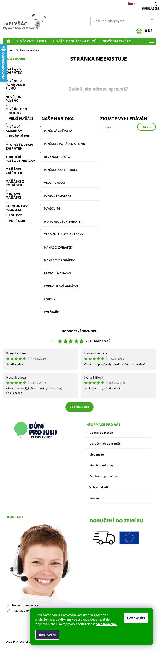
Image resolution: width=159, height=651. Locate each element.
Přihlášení (150, 9)
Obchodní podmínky (103, 477)
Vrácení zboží (98, 488)
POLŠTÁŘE (51, 312)
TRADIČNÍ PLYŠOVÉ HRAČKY (63, 235)
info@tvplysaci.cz (25, 606)
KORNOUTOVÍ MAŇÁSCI (61, 286)
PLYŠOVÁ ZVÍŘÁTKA (31, 41)
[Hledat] (152, 21)
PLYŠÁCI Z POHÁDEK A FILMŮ (74, 41)
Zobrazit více (79, 407)
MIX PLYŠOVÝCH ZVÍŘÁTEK (63, 222)
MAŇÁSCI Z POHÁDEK (59, 260)
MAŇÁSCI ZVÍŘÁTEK (58, 248)
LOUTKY (50, 299)
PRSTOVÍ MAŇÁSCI (57, 274)
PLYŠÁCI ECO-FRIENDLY (61, 170)
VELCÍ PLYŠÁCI (54, 183)
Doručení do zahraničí (104, 444)
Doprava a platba (101, 433)
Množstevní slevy (101, 466)
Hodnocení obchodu (80, 331)
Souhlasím (136, 617)
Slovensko (96, 455)
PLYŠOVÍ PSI (52, 209)
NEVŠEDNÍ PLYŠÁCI (117, 41)
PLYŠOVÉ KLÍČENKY (58, 196)
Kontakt (95, 499)
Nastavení (47, 634)
